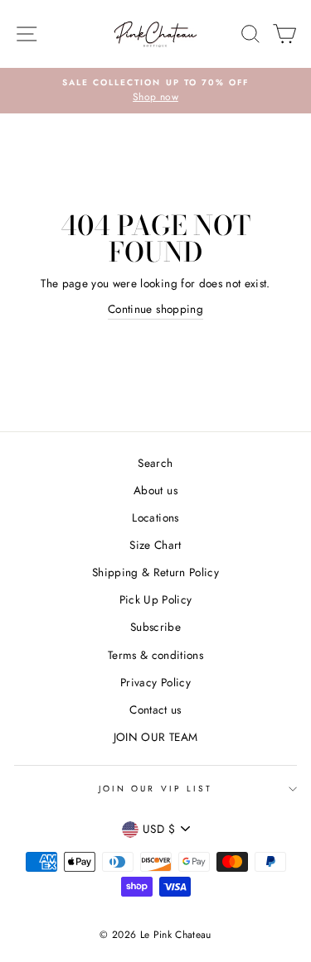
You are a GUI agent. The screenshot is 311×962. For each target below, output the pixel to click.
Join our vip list (155, 788)
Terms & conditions (155, 655)
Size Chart (155, 544)
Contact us (155, 709)
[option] (155, 91)
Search (155, 463)
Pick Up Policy (155, 599)
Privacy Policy (155, 682)
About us (155, 490)
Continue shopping (155, 309)
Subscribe (155, 626)
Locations (155, 517)
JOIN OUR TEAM (155, 737)
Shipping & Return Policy (155, 572)
